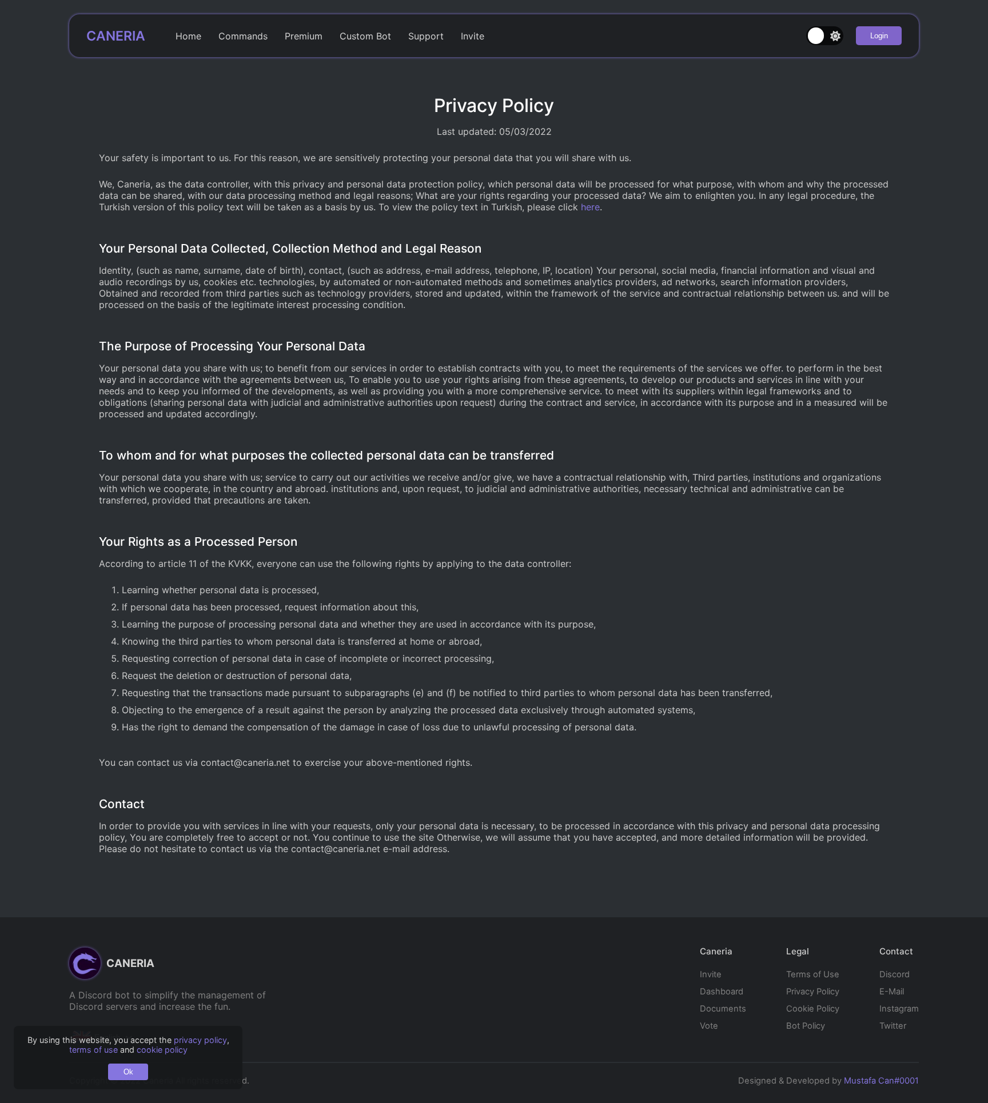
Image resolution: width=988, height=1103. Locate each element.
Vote (709, 1026)
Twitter (892, 1026)
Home (188, 36)
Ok (128, 1072)
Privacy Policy (812, 991)
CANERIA (115, 36)
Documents (723, 1009)
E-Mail (891, 991)
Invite (472, 36)
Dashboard (721, 991)
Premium (303, 36)
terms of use (93, 1049)
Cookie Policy (812, 1009)
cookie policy (162, 1049)
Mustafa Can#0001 (881, 1081)
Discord (894, 974)
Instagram (899, 1009)
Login (879, 35)
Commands (243, 36)
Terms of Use (812, 974)
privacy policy (200, 1040)
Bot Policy (805, 1026)
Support (426, 36)
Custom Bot (365, 36)
